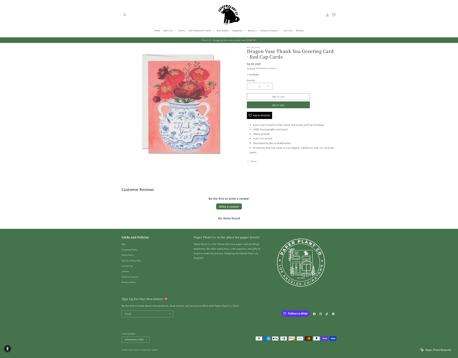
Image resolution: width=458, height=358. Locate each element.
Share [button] (253, 161)
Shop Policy (128, 255)
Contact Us (127, 265)
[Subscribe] (170, 313)
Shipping (251, 68)
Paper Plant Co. (134, 350)
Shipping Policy (130, 249)
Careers (125, 271)
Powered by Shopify (150, 350)
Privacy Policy (129, 282)
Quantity (251, 80)
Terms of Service (130, 276)
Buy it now (278, 104)
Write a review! (229, 206)
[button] (125, 15)
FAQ (123, 244)
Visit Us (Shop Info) (131, 260)
